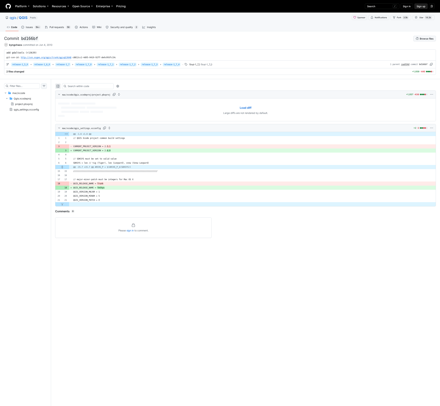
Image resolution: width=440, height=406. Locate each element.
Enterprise (103, 6)
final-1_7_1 (194, 64)
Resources (59, 6)
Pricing (121, 6)
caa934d (405, 64)
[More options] (431, 94)
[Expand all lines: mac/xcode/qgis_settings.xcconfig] (109, 128)
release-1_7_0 (83, 64)
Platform (21, 6)
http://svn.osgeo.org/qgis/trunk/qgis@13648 (46, 57)
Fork (402, 17)
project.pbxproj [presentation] (23, 104)
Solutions (39, 6)
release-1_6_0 (42, 64)
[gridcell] (245, 134)
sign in (130, 230)
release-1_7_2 (127, 64)
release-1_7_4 (171, 64)
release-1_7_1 (105, 64)
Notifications (381, 17)
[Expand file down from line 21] (62, 204)
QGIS (23, 18)
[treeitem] (25, 101)
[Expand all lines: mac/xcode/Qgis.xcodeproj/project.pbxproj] (119, 94)
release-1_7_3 (149, 64)
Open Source (81, 6)
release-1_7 (62, 64)
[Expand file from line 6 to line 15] (62, 167)
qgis (13, 18)
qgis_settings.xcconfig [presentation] (26, 109)
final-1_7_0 (206, 64)
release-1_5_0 (20, 64)
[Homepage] (8, 6)
